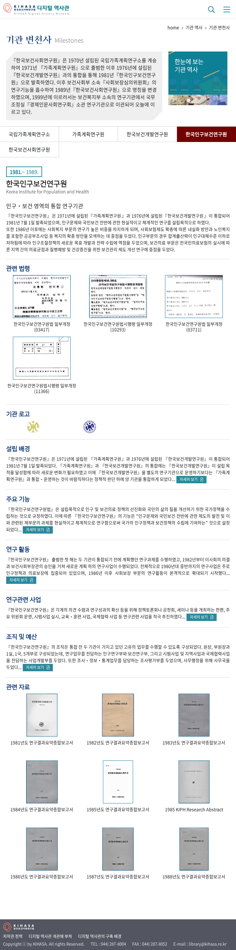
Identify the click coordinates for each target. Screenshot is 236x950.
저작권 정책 (12, 936)
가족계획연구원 (88, 134)
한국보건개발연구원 (147, 134)
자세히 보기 (190, 479)
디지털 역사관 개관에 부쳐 (50, 936)
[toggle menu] (226, 9)
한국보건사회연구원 (29, 149)
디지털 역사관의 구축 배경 (99, 936)
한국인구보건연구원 (206, 134)
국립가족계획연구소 (29, 134)
